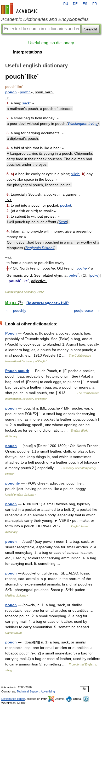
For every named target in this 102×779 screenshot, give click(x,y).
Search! (90, 29)
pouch (11, 92)
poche (82, 268)
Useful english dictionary (51, 43)
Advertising (48, 691)
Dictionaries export (13, 698)
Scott (63, 222)
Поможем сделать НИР (47, 303)
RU (65, 4)
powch (25, 92)
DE (75, 4)
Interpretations (27, 52)
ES (85, 4)
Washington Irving (83, 123)
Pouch (11, 333)
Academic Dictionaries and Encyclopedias (45, 19)
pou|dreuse (83, 310)
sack (26, 103)
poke (73, 275)
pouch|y (19, 310)
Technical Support (28, 691)
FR (94, 4)
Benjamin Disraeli (39, 248)
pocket (65, 205)
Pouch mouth (17, 371)
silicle (75, 174)
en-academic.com (20, 8)
